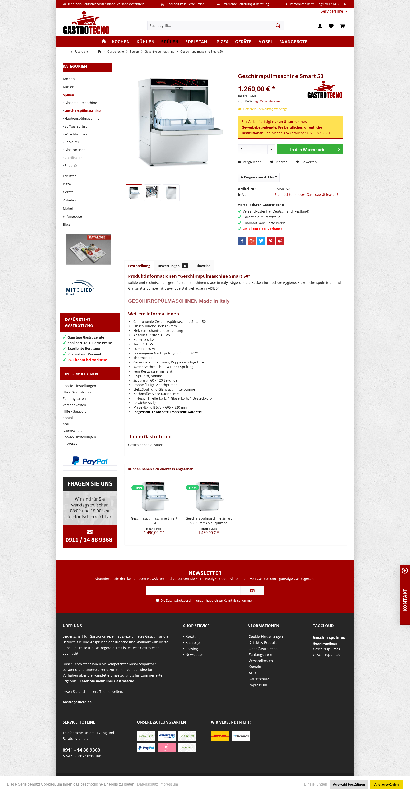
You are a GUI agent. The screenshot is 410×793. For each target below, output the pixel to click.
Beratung (193, 636)
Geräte (68, 192)
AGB (66, 424)
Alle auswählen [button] (386, 784)
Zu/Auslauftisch (76, 126)
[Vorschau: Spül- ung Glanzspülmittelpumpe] (152, 192)
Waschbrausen (76, 134)
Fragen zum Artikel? (260, 177)
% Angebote (72, 216)
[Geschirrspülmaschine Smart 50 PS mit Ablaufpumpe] (209, 497)
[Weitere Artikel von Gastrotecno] (325, 90)
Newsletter (194, 654)
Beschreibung (139, 265)
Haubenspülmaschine (81, 118)
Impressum (72, 443)
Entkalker (71, 142)
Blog (66, 224)
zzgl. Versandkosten (266, 101)
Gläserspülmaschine (80, 102)
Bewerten (309, 162)
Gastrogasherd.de (77, 702)
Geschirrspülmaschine (82, 110)
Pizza (67, 184)
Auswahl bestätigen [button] (349, 784)
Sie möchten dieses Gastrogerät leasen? (306, 194)
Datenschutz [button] (147, 784)
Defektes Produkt (263, 642)
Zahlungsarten (74, 398)
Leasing (192, 648)
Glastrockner (74, 150)
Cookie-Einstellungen (79, 385)
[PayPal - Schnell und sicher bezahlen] (90, 460)
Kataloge (193, 642)
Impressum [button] (168, 784)
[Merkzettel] (331, 25)
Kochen (69, 78)
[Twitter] (261, 241)
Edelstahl (70, 176)
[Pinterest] (271, 241)
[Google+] (252, 241)
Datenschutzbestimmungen (185, 600)
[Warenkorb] (342, 25)
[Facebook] (242, 241)
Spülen (68, 95)
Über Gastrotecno (77, 392)
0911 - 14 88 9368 (81, 750)
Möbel (68, 208)
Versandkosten (74, 405)
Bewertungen (172, 265)
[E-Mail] (280, 241)
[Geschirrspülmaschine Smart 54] (154, 497)
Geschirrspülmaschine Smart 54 (154, 520)
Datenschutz (73, 430)
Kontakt (69, 418)
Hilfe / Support (74, 411)
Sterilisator (73, 157)
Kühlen (68, 87)
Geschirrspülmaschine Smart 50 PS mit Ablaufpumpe (209, 520)
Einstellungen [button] (315, 784)
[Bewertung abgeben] (272, 82)
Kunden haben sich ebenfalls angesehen (160, 469)
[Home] (103, 41)
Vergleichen (252, 162)
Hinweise (202, 265)
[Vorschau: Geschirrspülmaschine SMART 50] (134, 192)
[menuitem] (332, 11)
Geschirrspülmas (329, 637)
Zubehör (71, 165)
